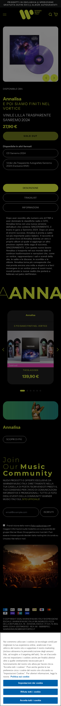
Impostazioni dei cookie (30, 683)
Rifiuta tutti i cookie (30, 692)
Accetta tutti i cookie (30, 700)
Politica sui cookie (20, 676)
